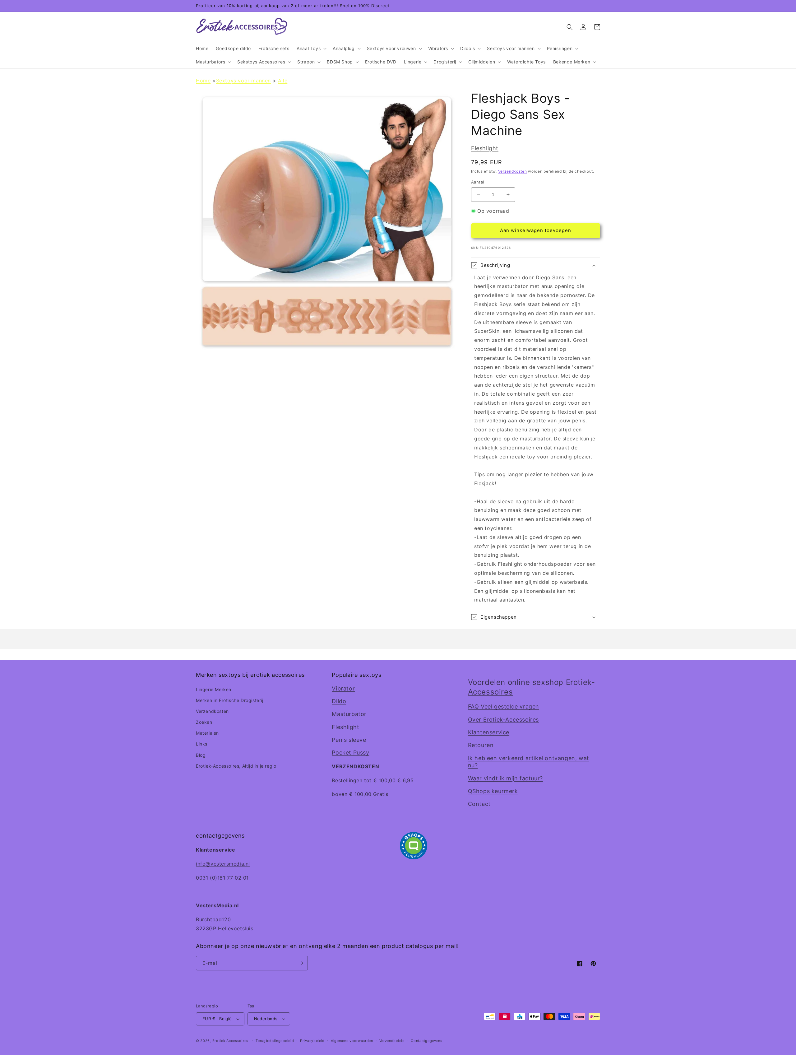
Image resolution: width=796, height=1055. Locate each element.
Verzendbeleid (392, 1041)
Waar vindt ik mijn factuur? (505, 778)
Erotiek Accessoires (230, 1041)
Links (201, 743)
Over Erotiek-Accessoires (503, 719)
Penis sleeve (349, 740)
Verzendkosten (512, 171)
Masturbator (349, 714)
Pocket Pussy (350, 752)
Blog (201, 755)
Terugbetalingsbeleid (275, 1041)
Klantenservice (488, 732)
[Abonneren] (301, 963)
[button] (311, 48)
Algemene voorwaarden (352, 1041)
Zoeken (204, 722)
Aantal (477, 181)
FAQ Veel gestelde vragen (503, 706)
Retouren (481, 745)
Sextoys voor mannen (243, 80)
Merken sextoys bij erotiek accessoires (250, 675)
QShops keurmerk (493, 791)
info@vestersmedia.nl (223, 864)
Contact (479, 804)
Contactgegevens (426, 1041)
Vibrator (343, 688)
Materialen (207, 733)
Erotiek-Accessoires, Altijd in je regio (236, 766)
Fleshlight (484, 148)
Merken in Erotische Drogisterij (229, 700)
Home (203, 80)
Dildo (339, 701)
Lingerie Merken (213, 689)
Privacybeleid (312, 1041)
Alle (282, 80)
